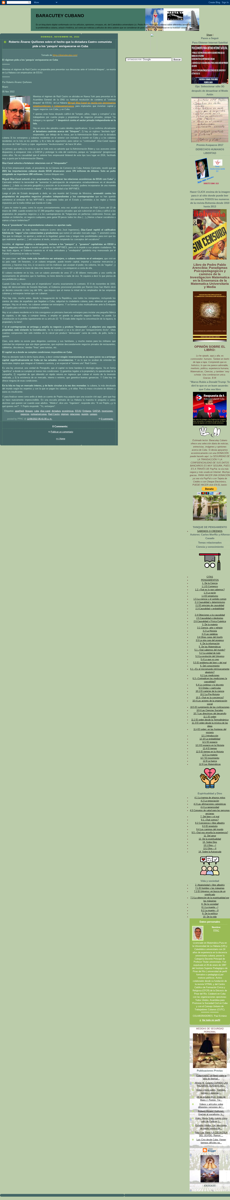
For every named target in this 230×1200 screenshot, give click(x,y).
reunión (84, 414)
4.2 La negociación (210, 801)
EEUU (78, 411)
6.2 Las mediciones (209, 675)
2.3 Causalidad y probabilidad (209, 608)
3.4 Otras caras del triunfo (210, 637)
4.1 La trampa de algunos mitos (209, 798)
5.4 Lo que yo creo (210, 659)
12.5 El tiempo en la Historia (210, 752)
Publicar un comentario (62, 432)
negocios (25, 414)
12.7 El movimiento (209, 758)
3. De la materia (210, 624)
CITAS (210, 577)
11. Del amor (210, 836)
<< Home (60, 439)
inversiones (107, 411)
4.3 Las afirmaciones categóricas (210, 804)
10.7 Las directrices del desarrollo (209, 713)
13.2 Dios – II (209, 848)
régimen (65, 414)
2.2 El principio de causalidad (209, 605)
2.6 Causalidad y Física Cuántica (210, 621)
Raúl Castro (54, 414)
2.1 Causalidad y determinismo (210, 602)
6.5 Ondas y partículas (210, 688)
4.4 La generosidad (210, 807)
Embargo (87, 411)
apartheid (19, 411)
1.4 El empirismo (210, 596)
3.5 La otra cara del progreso (210, 640)
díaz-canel (45, 411)
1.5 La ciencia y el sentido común (209, 599)
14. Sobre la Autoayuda (210, 852)
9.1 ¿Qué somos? (210, 820)
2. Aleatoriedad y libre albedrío (210, 885)
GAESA (96, 411)
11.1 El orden (209, 717)
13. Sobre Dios (210, 842)
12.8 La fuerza (210, 761)
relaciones (75, 414)
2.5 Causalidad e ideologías (209, 618)
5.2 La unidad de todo (209, 653)
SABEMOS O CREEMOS (209, 531)
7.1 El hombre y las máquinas (209, 888)
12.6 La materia (209, 755)
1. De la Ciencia (210, 583)
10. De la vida (210, 917)
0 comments (107, 419)
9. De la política (210, 913)
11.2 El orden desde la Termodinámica (209, 720)
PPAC (216, 930)
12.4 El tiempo (210, 748)
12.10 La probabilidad (210, 739)
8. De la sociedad (209, 904)
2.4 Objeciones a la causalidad (210, 615)
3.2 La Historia (210, 631)
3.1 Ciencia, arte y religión (210, 628)
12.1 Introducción (209, 736)
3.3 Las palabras (210, 634)
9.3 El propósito (210, 826)
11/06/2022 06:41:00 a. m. (39, 419)
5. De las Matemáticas (210, 647)
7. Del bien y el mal (209, 817)
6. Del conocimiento (210, 666)
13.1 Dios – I (210, 845)
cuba (36, 411)
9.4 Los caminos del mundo (209, 829)
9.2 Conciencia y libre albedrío (210, 823)
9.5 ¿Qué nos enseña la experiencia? (210, 832)
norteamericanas (39, 414)
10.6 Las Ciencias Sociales (209, 710)
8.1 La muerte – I (210, 907)
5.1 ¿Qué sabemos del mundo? (209, 650)
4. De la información (210, 643)
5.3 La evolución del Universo (209, 656)
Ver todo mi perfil (211, 1020)
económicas (68, 411)
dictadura (56, 411)
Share (209, 35)
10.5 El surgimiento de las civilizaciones (209, 707)
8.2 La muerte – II (210, 910)
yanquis (93, 414)
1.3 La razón (210, 593)
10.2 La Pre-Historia (210, 694)
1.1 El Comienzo (210, 586)
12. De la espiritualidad (210, 839)
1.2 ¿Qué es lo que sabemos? (210, 589)
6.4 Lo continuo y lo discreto (210, 685)
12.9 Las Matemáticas (210, 764)
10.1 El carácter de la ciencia (210, 691)
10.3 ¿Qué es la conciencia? (210, 697)
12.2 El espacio (209, 742)
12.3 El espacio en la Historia (209, 745)
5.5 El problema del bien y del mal (209, 663)
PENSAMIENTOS (210, 580)
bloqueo (29, 411)
